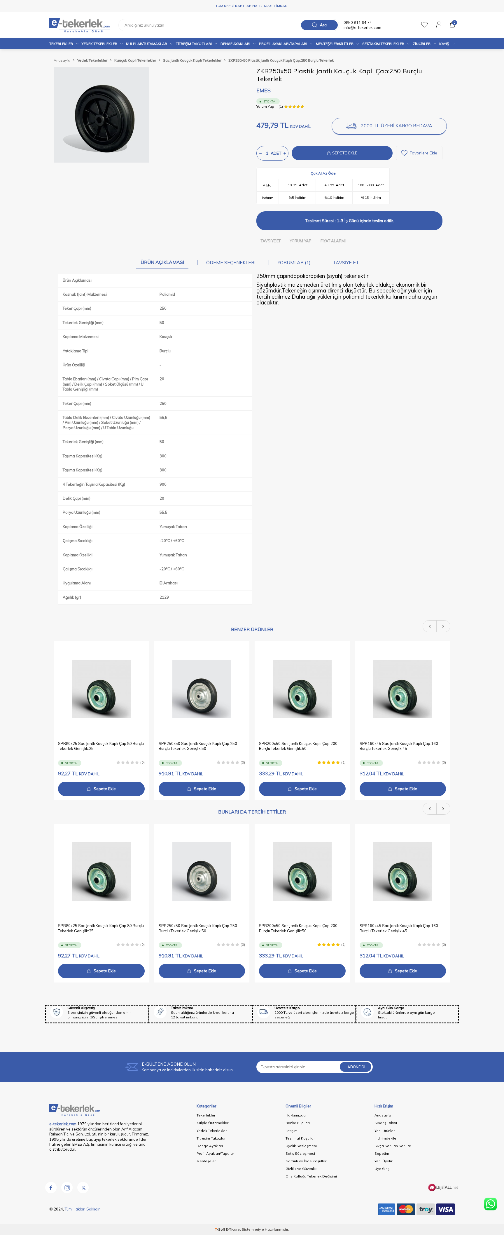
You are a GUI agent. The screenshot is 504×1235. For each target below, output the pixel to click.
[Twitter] (83, 1187)
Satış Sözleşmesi (300, 1153)
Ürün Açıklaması (162, 262)
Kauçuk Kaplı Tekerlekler (135, 60)
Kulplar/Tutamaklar (212, 1123)
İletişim (292, 1130)
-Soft (220, 1229)
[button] (430, 626)
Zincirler (421, 43)
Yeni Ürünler (384, 1130)
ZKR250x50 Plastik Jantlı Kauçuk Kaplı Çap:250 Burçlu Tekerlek (281, 60)
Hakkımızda (296, 1115)
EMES (263, 90)
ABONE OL (356, 1067)
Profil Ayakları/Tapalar (215, 1153)
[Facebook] (51, 1187)
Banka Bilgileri (298, 1123)
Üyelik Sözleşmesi (301, 1146)
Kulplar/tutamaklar (146, 43)
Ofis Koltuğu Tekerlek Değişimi (311, 1176)
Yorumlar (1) (294, 262)
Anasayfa (62, 60)
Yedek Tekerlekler (99, 43)
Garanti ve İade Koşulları (306, 1161)
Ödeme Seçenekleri (231, 262)
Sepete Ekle (105, 788)
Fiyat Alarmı (333, 240)
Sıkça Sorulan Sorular (392, 1146)
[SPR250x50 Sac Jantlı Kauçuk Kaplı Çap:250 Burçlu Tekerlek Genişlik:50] (202, 689)
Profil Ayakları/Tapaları (283, 43)
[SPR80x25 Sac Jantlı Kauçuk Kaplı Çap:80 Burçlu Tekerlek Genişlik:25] (101, 689)
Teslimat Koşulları (301, 1138)
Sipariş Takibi (385, 1123)
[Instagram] (67, 1187)
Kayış (444, 43)
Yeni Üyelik (383, 1161)
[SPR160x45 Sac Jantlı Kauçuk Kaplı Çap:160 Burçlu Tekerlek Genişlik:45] (403, 689)
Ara (323, 24)
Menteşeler (206, 1161)
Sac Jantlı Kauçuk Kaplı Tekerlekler (192, 60)
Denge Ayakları (235, 43)
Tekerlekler (61, 43)
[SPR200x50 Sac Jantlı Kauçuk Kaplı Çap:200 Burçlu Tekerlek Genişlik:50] (302, 689)
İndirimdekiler (386, 1138)
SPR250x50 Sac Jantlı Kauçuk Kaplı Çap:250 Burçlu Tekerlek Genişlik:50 (198, 745)
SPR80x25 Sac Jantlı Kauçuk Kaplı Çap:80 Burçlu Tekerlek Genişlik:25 (101, 745)
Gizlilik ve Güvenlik (301, 1168)
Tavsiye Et (271, 240)
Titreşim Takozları (194, 43)
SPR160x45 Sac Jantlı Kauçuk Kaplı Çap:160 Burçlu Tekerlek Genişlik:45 (399, 745)
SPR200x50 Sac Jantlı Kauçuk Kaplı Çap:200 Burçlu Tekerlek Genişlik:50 (298, 745)
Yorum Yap (265, 106)
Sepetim (381, 1153)
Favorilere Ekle (423, 153)
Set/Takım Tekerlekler (383, 43)
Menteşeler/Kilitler (335, 43)
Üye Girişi (382, 1168)
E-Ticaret (233, 1229)
